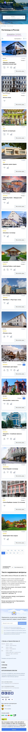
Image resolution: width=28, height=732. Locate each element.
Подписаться (22, 623)
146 (14, 553)
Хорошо (14, 729)
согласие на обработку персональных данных (13, 726)
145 (10, 553)
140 (15, 550)
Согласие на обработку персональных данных (13, 673)
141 (18, 550)
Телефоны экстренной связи (9, 658)
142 (22, 550)
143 (3, 553)
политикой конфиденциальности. (18, 628)
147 (17, 553)
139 (11, 550)
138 (8, 550)
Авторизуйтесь (11, 34)
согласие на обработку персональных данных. (16, 630)
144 (7, 553)
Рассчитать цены (20, 71)
